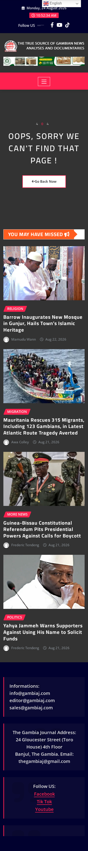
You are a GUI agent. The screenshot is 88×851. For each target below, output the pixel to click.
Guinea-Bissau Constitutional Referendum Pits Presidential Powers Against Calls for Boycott (42, 529)
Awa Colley (20, 442)
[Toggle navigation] (44, 81)
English (55, 3)
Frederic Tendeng (25, 545)
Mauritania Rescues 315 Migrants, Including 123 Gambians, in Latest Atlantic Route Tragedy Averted (43, 426)
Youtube (44, 809)
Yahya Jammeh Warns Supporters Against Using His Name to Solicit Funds (43, 632)
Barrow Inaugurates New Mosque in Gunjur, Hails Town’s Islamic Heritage (43, 323)
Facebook (44, 794)
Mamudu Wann (23, 339)
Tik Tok (44, 802)
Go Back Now (45, 181)
